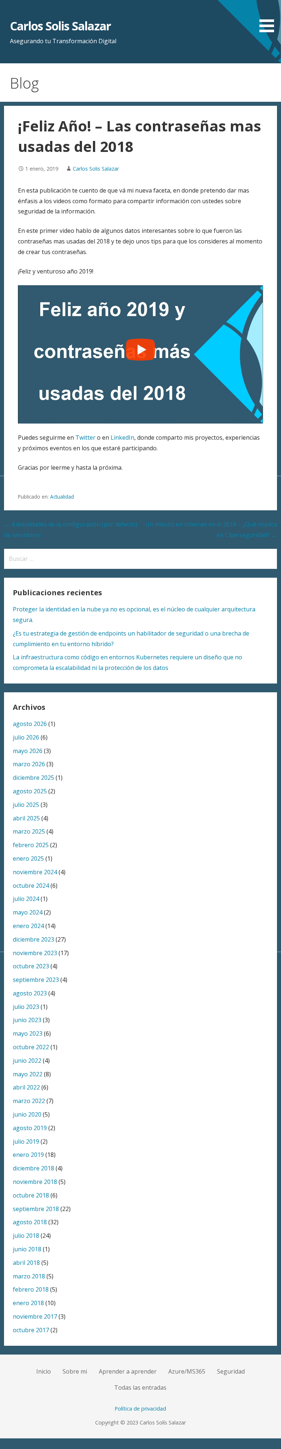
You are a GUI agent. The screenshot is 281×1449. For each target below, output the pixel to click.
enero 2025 (28, 858)
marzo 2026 (29, 764)
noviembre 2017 (35, 1316)
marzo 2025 (29, 831)
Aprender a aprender (128, 1371)
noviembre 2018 (35, 1182)
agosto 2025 (30, 791)
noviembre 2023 (35, 953)
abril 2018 (26, 1263)
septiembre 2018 (36, 1209)
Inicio (43, 1371)
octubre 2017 (31, 1330)
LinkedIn (122, 437)
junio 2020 (27, 1114)
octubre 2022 (31, 1047)
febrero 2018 (31, 1289)
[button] (269, 17)
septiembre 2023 (36, 980)
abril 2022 (26, 1087)
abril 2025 (26, 818)
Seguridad (231, 1371)
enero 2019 (28, 1155)
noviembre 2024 (35, 872)
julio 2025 (26, 805)
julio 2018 (26, 1236)
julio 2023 (26, 1007)
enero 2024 (28, 926)
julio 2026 (26, 737)
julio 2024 (26, 899)
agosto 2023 (30, 993)
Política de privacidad (140, 1408)
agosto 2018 (30, 1222)
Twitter (85, 437)
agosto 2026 (30, 724)
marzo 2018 (29, 1276)
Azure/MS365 (186, 1371)
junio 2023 (27, 1020)
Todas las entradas (140, 1387)
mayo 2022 (27, 1074)
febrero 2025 (31, 845)
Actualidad (62, 496)
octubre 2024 (31, 886)
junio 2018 (27, 1249)
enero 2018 (28, 1303)
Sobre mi (75, 1371)
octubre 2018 (31, 1195)
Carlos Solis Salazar (60, 26)
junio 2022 (27, 1061)
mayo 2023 (27, 1033)
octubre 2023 (31, 966)
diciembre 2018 (33, 1168)
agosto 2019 (30, 1128)
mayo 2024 (27, 912)
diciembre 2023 (33, 939)
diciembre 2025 (33, 778)
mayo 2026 (27, 751)
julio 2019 (26, 1141)
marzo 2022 (29, 1101)
